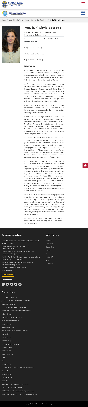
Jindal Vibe (5, 381)
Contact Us (49, 264)
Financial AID (6, 334)
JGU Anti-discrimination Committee (14, 307)
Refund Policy (6, 364)
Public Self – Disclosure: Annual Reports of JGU (18, 391)
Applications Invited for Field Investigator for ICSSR (19, 394)
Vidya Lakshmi (6, 314)
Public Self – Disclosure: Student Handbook (16, 311)
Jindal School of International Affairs (22, 20)
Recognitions (6, 337)
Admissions (50, 244)
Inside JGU (49, 257)
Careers (48, 250)
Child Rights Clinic (8, 377)
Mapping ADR (6, 374)
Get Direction (8, 275)
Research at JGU (7, 347)
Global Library (50, 247)
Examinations (6, 351)
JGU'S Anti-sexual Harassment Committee (16, 301)
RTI (47, 254)
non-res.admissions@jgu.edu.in (12, 259)
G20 (3, 361)
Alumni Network (7, 354)
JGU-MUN (5, 371)
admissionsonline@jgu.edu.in (12, 254)
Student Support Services (10, 321)
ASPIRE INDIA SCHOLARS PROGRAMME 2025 (17, 367)
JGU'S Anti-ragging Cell (9, 297)
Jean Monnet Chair (8, 327)
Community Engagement (10, 344)
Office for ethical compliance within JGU (15, 384)
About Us (49, 240)
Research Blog (7, 324)
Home (4, 20)
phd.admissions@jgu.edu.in (11, 265)
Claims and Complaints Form (12, 387)
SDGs (3, 357)
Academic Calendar (8, 304)
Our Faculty (41, 20)
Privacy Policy (6, 341)
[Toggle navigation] (83, 13)
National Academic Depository (12, 317)
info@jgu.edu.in (7, 270)
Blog (47, 260)
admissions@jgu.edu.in (9, 248)
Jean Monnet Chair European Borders (15, 331)
